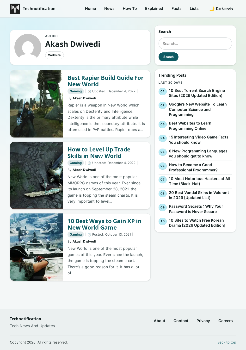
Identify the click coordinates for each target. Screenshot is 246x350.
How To (130, 8)
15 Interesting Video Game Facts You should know (198, 140)
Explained (154, 8)
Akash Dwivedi (84, 98)
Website (54, 55)
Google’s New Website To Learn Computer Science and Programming (198, 109)
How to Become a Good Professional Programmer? (193, 167)
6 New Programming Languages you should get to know (198, 154)
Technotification (39, 8)
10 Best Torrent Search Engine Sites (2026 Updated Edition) (197, 93)
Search (168, 57)
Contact (180, 320)
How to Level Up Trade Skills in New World (99, 152)
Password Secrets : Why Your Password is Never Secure (196, 209)
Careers (225, 320)
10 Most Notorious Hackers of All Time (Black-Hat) (199, 181)
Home (90, 8)
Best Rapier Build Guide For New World (106, 81)
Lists (194, 8)
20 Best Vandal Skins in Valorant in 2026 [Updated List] (199, 195)
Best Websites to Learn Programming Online (190, 126)
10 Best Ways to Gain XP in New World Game (104, 224)
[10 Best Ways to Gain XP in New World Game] (36, 247)
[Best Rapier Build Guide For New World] (36, 104)
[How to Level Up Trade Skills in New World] (36, 175)
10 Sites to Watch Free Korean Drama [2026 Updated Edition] (197, 223)
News (109, 8)
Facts (177, 8)
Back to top (226, 342)
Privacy (203, 320)
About (159, 320)
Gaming (76, 91)
